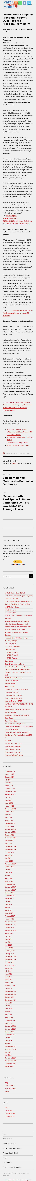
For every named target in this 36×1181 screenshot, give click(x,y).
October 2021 (9, 826)
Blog (4, 455)
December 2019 (10, 846)
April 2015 (8, 980)
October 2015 (9, 962)
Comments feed (10, 1113)
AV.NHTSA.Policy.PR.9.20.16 (17, 429)
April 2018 (8, 878)
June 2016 (8, 939)
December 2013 (10, 1026)
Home (5, 1134)
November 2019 (10, 849)
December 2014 (10, 991)
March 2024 (9, 786)
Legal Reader (9, 1085)
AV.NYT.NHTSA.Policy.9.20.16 (17, 443)
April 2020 (8, 843)
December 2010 (10, 1058)
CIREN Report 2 (12, 655)
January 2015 (9, 988)
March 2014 (9, 1017)
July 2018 (8, 870)
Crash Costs (9, 661)
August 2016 (9, 933)
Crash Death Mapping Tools (14, 664)
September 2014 (10, 1000)
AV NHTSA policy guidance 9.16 (18, 445)
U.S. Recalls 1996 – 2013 (13, 743)
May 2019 (8, 858)
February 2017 (10, 916)
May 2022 (8, 815)
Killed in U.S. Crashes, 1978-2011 (16, 689)
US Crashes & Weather (13, 746)
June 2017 (8, 904)
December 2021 (10, 823)
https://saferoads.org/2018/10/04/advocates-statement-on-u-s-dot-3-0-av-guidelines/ (18, 313)
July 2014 (8, 1006)
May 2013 (8, 1043)
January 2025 (9, 774)
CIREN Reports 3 (13, 658)
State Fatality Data (11, 721)
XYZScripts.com (27, 1180)
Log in (7, 1107)
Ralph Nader (9, 718)
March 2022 (9, 820)
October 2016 (9, 927)
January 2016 (9, 954)
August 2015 (9, 968)
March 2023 (9, 803)
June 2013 (8, 1040)
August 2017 (9, 899)
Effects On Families (11, 681)
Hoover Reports (10, 684)
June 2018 (8, 872)
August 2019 (9, 855)
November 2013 (10, 1029)
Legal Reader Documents (13, 698)
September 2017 (10, 896)
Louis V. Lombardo (11, 453)
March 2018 (9, 881)
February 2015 (10, 985)
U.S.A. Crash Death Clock (12, 1148)
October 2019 (9, 852)
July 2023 (8, 797)
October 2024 (9, 777)
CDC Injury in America (12, 646)
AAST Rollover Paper (12, 607)
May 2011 (8, 1055)
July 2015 (8, 971)
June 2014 (8, 1009)
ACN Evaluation (10, 613)
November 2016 (10, 925)
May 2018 (8, 875)
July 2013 (8, 1038)
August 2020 (9, 841)
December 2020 (10, 829)
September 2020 (10, 838)
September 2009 (10, 1064)
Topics (7, 1091)
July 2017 (8, 901)
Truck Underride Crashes (12, 1167)
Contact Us (7, 1162)
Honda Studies (10, 686)
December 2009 (10, 1061)
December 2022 (10, 809)
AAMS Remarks (10, 610)
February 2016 (10, 951)
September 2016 (10, 930)
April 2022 (8, 817)
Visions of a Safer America (14, 755)
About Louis (7, 1139)
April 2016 (8, 945)
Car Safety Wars (10, 644)
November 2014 (10, 994)
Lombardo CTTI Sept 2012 (14, 695)
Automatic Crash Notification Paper (17, 638)
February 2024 (10, 788)
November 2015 (10, 959)
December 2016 (10, 922)
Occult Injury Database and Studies (17, 715)
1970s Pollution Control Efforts (15, 593)
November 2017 (10, 890)
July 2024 (8, 780)
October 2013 (9, 1032)
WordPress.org (10, 1116)
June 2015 (8, 974)
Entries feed (9, 1110)
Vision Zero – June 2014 (13, 752)
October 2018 (9, 867)
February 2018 (10, 884)
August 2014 (9, 1003)
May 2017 (8, 907)
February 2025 (10, 771)
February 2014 (10, 1020)
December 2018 (10, 864)
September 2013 (10, 1035)
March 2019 (9, 861)
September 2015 (10, 965)
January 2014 (9, 1023)
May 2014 (8, 1011)
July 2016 (8, 936)
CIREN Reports (10, 649)
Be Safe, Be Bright (11, 641)
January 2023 (9, 806)
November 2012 (10, 1046)
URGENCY (9, 740)
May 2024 (8, 783)
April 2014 (8, 1014)
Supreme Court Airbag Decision (15, 724)
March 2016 (9, 948)
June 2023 (8, 800)
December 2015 (10, 956)
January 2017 (9, 919)
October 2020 (9, 835)
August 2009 (9, 1066)
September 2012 (10, 1049)
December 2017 (10, 887)
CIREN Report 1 (12, 652)
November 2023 (10, 791)
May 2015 (8, 977)
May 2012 (8, 1052)
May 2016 (8, 942)
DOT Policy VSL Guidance (14, 678)
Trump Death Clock (10, 1153)
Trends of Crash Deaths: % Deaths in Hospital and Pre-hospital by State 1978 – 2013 (19, 735)
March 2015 (9, 982)
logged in (15, 463)
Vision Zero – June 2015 (13, 749)
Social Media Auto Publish (11, 1180)
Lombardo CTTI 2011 (12, 692)
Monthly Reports (10, 1088)
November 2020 (10, 832)
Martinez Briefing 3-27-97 (13, 701)
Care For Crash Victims (9, 1173)
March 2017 (9, 913)
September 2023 (10, 794)
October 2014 (9, 997)
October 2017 (9, 893)
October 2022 (9, 812)
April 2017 (8, 910)
